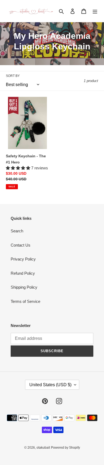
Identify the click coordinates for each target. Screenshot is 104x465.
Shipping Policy (24, 287)
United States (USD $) (50, 384)
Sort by (13, 76)
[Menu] (95, 11)
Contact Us (20, 245)
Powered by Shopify (65, 447)
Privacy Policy (23, 259)
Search (17, 231)
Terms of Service (25, 301)
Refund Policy (23, 273)
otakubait (43, 447)
